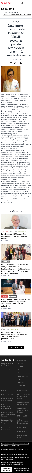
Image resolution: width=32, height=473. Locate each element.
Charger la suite (14, 347)
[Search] (22, 3)
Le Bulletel (8, 8)
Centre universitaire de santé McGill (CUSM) (23, 396)
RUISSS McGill (22, 416)
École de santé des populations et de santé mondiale (7, 422)
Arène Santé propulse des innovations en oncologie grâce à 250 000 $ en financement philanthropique (14, 335)
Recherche (22, 231)
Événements (21, 385)
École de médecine (7, 394)
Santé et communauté (24, 373)
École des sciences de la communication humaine (8, 414)
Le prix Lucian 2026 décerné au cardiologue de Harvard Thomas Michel (14, 236)
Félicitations (13, 231)
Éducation (20, 366)
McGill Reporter (22, 431)
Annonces (4, 231)
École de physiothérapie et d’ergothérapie (6, 406)
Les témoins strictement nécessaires (15, 455)
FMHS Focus (21, 427)
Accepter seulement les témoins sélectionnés (21, 469)
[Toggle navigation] (28, 3)
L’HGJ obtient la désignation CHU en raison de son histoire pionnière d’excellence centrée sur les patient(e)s (15, 302)
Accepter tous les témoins (6, 469)
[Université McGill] (7, 3)
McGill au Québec (23, 376)
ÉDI (19, 379)
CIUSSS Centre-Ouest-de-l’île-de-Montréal (23, 410)
